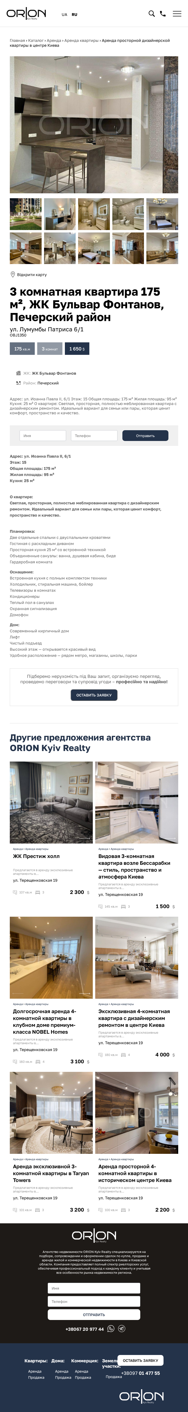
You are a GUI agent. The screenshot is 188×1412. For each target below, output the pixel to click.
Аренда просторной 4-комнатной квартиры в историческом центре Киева (135, 1173)
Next (84, 836)
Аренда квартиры (36, 848)
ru (74, 14)
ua (64, 14)
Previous (18, 836)
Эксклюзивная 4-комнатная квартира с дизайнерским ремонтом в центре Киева (134, 1018)
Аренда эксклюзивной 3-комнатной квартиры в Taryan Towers (51, 1173)
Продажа (36, 1377)
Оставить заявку (94, 695)
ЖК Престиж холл (36, 856)
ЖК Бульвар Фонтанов (53, 373)
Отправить (145, 435)
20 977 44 (85, 1329)
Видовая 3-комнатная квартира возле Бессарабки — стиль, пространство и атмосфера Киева (134, 866)
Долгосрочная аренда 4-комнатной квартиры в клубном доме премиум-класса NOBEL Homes (44, 1021)
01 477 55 (140, 1373)
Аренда (18, 848)
